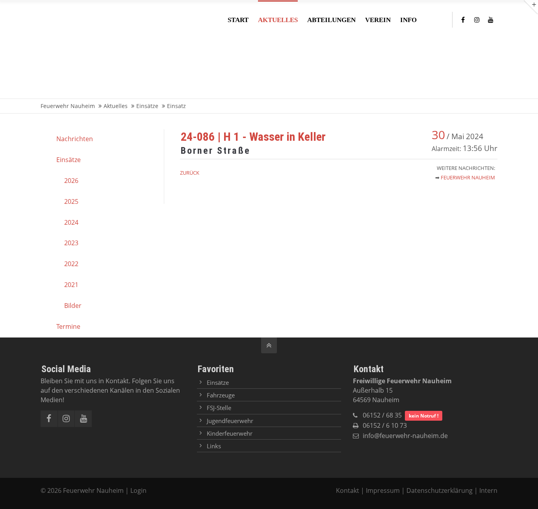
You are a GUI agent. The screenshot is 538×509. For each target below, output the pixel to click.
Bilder (73, 305)
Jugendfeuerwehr (230, 421)
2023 (71, 243)
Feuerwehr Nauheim (468, 177)
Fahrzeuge (221, 395)
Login (138, 490)
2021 (71, 284)
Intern (488, 490)
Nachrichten (74, 138)
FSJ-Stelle (219, 408)
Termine (68, 326)
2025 (71, 201)
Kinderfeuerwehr (229, 433)
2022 (71, 263)
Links (214, 446)
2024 (71, 222)
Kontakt (348, 490)
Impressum (383, 490)
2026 (71, 180)
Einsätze (68, 159)
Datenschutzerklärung (439, 490)
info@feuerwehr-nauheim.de (405, 435)
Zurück (189, 172)
